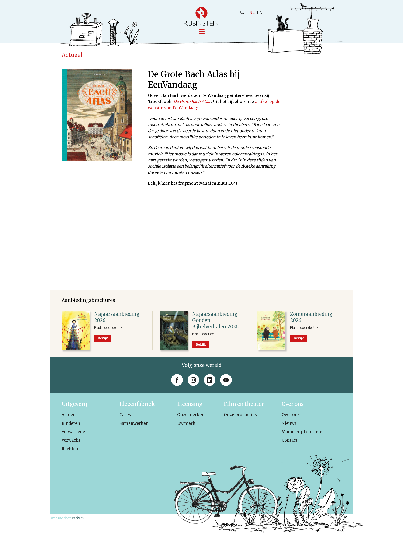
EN (259, 12)
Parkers (78, 518)
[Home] (201, 16)
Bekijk (103, 338)
